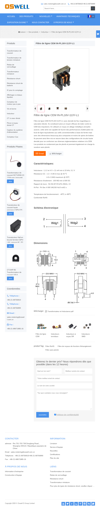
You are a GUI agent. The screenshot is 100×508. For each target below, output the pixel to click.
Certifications (55, 454)
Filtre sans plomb (52, 350)
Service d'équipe (56, 447)
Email (40, 153)
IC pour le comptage (15, 90)
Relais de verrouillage (58, 475)
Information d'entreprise (14, 471)
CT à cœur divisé (13, 118)
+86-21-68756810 (14, 300)
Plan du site (54, 458)
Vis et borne (11, 109)
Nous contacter (40, 22)
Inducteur (45, 32)
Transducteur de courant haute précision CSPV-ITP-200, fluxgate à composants (15, 207)
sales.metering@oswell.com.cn (55, 4)
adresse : (8, 443)
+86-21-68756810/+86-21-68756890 (82, 4)
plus (10, 181)
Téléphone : (9, 456)
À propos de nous (63, 22)
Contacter (12, 438)
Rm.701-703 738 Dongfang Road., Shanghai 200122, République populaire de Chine (29, 445)
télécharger (55, 154)
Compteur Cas (12, 137)
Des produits (26, 16)
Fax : (7, 459)
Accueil (11, 16)
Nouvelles (44, 16)
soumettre (42, 415)
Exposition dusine (16, 22)
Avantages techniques (68, 16)
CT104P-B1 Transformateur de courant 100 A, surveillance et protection (14, 272)
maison (22, 32)
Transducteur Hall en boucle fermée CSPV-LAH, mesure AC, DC (15, 239)
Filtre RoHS (49, 346)
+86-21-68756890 (14, 308)
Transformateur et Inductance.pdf (59, 311)
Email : (7, 452)
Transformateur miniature (60, 482)
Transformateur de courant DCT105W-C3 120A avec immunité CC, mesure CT (15, 175)
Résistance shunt (13, 78)
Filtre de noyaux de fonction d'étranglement (74, 346)
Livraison (53, 443)
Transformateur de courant (60, 471)
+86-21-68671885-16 (15, 329)
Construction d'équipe (13, 475)
